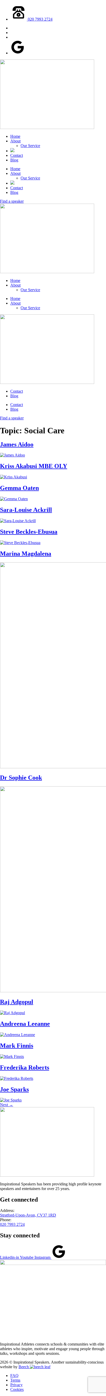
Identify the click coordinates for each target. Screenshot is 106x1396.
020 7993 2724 (12, 1224)
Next (6, 1104)
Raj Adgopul (16, 1001)
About (15, 141)
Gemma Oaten (19, 488)
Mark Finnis (16, 1045)
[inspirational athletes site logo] (53, 1263)
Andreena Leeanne (25, 1023)
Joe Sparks (14, 1089)
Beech (24, 1367)
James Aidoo (16, 444)
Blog (14, 160)
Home (15, 136)
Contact (16, 155)
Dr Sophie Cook (21, 777)
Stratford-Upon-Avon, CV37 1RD (28, 1215)
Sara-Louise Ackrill (26, 509)
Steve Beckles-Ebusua (28, 531)
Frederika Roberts (24, 1067)
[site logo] (47, 127)
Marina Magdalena (25, 553)
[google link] (17, 53)
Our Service (30, 145)
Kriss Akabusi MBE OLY (33, 466)
